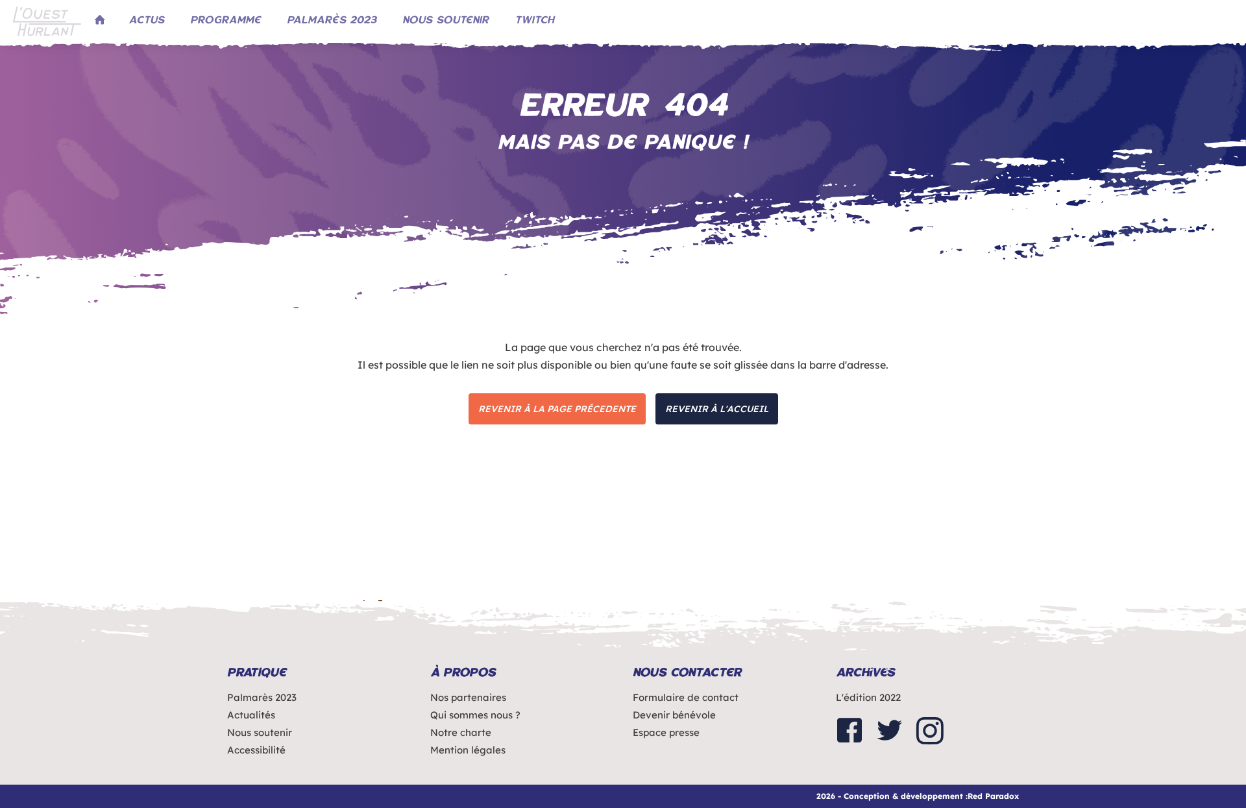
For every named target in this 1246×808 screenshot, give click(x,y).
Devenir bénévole (674, 715)
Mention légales (468, 750)
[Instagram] (930, 731)
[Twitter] (889, 731)
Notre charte (460, 732)
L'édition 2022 (868, 697)
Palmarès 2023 (262, 697)
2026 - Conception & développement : (892, 796)
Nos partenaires (468, 697)
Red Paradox (993, 796)
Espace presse (666, 732)
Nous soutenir (259, 732)
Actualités (251, 715)
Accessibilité (256, 750)
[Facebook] (849, 731)
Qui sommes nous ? (475, 715)
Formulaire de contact (686, 697)
